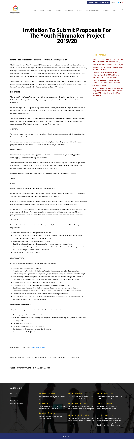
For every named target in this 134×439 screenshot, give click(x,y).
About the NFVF (75, 393)
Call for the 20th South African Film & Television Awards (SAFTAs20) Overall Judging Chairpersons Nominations (106, 75)
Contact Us (14, 400)
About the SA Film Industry (79, 415)
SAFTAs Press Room (105, 403)
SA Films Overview (16, 404)
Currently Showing (47, 413)
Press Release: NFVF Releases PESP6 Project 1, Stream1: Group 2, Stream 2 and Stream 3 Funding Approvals (108, 67)
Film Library (44, 403)
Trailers (13, 397)
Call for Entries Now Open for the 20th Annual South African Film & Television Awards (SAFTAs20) (106, 82)
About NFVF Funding (77, 403)
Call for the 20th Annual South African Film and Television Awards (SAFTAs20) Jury (108, 60)
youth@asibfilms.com (37, 347)
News (67, 24)
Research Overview (105, 415)
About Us (13, 393)
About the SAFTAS (105, 393)
